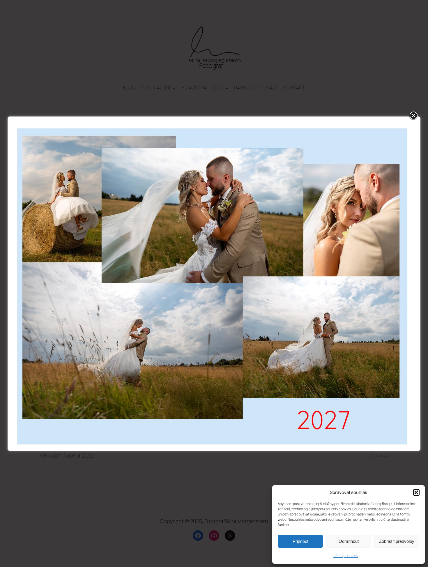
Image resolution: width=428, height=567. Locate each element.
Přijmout (300, 541)
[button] (416, 492)
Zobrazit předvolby (396, 541)
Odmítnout (349, 541)
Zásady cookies (345, 556)
